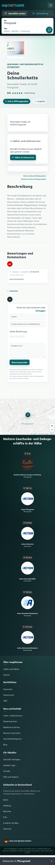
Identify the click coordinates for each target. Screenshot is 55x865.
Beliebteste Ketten (11, 727)
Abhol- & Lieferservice (24, 157)
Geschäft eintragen (11, 760)
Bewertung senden (19, 362)
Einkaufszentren (10, 721)
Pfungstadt (13, 67)
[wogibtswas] (13, 5)
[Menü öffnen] (50, 5)
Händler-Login (9, 765)
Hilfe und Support (11, 777)
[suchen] (49, 30)
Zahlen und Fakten (11, 669)
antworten (14, 291)
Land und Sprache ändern (20, 841)
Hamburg (7, 806)
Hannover (7, 829)
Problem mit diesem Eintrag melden (33, 179)
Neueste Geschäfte (11, 733)
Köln (5, 817)
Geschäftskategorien (12, 739)
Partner (6, 675)
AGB (5, 701)
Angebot (41, 101)
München (7, 811)
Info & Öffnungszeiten (18, 101)
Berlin (5, 800)
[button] (27, 414)
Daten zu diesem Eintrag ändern (34, 176)
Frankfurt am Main (11, 823)
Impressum (7, 689)
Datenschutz (8, 695)
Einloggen (41, 310)
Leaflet (34, 434)
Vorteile (6, 771)
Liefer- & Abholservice (13, 716)
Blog (5, 745)
